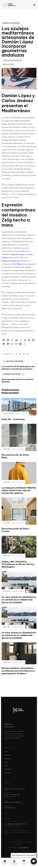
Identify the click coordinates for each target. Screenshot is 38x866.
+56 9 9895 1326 (9, 808)
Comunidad (8, 769)
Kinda (6, 765)
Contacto (7, 772)
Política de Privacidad (12, 851)
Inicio (5, 752)
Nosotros (7, 755)
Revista (6, 762)
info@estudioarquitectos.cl (13, 802)
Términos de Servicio (26, 851)
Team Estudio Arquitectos (12, 60)
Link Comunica (24, 847)
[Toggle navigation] (30, 5)
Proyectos (7, 758)
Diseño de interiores (11, 23)
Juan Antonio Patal (10, 197)
